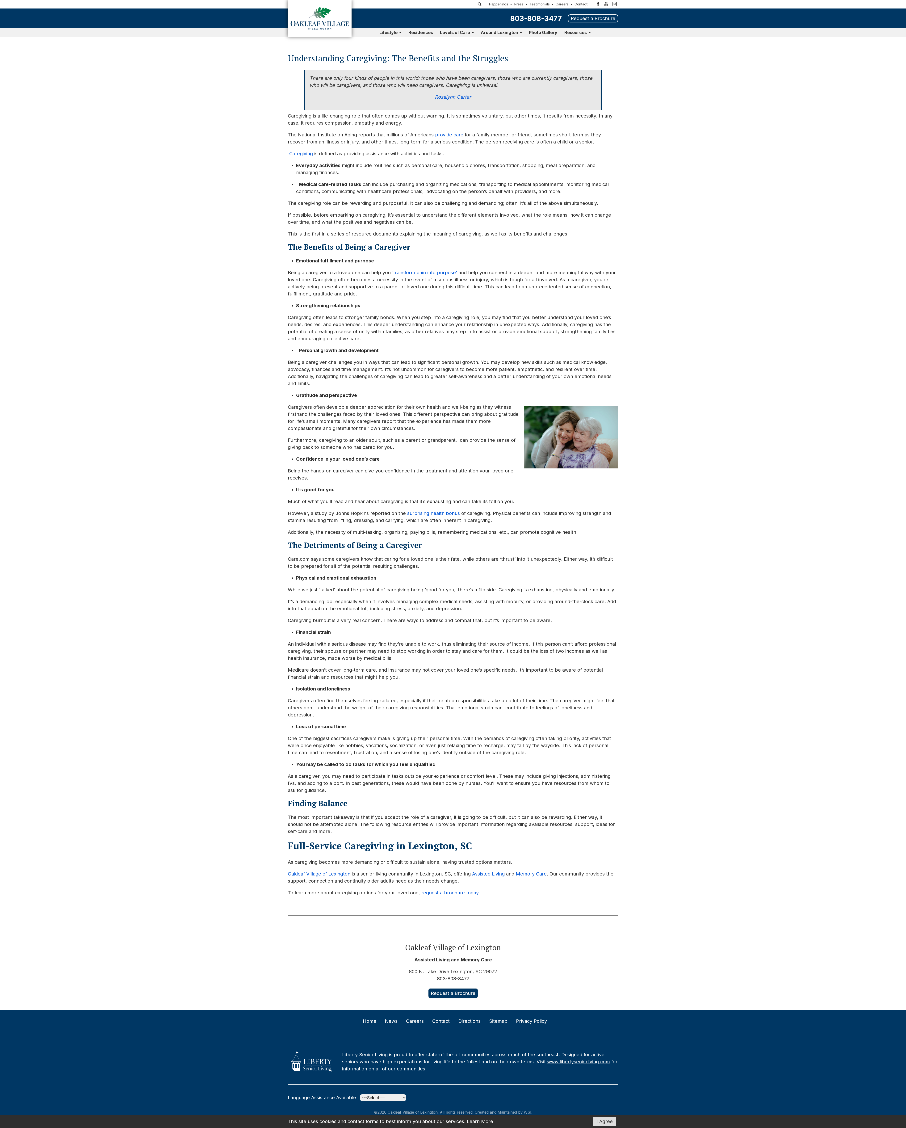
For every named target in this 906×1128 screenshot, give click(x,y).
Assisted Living (488, 874)
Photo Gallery (543, 32)
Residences (420, 32)
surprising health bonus (433, 513)
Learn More (480, 1121)
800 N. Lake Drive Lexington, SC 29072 (453, 971)
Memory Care (531, 874)
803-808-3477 (536, 18)
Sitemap (498, 1021)
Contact (581, 4)
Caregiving (301, 153)
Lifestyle (388, 32)
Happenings (498, 4)
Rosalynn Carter (453, 97)
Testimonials (539, 4)
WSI (527, 1112)
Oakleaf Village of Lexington (319, 874)
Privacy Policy (531, 1021)
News (391, 1021)
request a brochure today (449, 893)
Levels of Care (455, 32)
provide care (449, 135)
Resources (575, 32)
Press (519, 4)
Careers (562, 4)
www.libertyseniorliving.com (578, 1062)
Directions (469, 1021)
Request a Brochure (593, 18)
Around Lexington (499, 32)
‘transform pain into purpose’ (424, 272)
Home (369, 1021)
